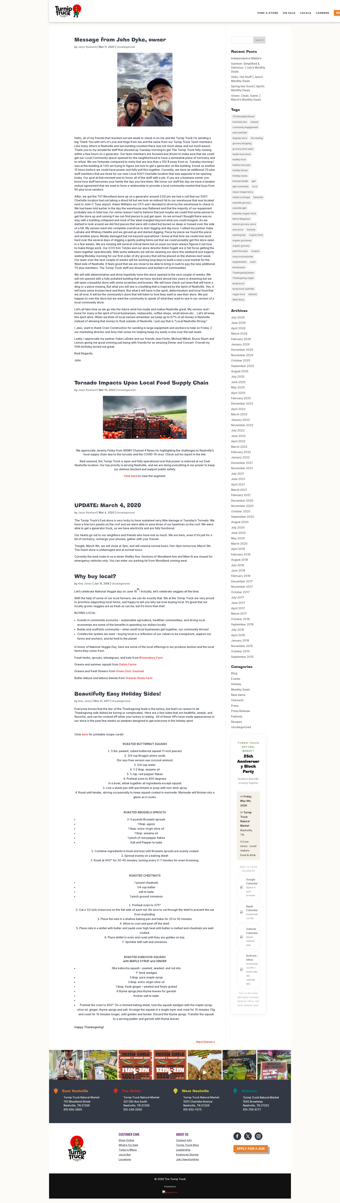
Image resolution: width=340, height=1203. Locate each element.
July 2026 (238, 317)
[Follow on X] (248, 1136)
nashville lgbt (239, 208)
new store (238, 229)
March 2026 (239, 333)
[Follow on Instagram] (258, 1136)
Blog (234, 673)
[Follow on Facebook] (237, 1136)
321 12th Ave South (135, 1101)
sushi (253, 262)
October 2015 (240, 651)
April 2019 (238, 549)
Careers (322, 13)
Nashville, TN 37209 (196, 1105)
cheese (254, 122)
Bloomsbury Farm (151, 657)
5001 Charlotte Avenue (197, 1101)
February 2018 (240, 576)
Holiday (236, 684)
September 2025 (242, 366)
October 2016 (240, 619)
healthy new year (241, 165)
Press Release (240, 711)
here (85, 734)
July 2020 (238, 527)
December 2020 (242, 500)
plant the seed (240, 251)
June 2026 (238, 322)
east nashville (240, 132)
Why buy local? (95, 576)
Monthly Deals (240, 689)
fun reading (257, 138)
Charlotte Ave (240, 122)
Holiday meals (240, 175)
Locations (125, 1159)
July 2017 (237, 597)
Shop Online (126, 1140)
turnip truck (238, 283)
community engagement (245, 127)
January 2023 (240, 420)
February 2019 (240, 554)
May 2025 (238, 387)
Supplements (239, 262)
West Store (238, 299)
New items (238, 695)
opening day (239, 235)
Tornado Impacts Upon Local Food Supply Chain (141, 383)
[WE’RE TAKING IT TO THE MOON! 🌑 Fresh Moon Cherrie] (66, 1072)
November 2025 (242, 355)
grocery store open (243, 149)
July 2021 (237, 473)
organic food (256, 235)
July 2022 (238, 430)
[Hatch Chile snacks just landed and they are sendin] (239, 1072)
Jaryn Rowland (87, 46)
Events (235, 678)
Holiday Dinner (240, 170)
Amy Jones (85, 583)
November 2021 (242, 468)
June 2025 (238, 382)
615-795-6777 (252, 1109)
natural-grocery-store (244, 224)
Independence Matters (246, 58)
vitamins (252, 294)
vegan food (239, 294)
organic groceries (242, 240)
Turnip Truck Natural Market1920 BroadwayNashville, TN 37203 (261, 1101)
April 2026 (238, 328)
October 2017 (240, 592)
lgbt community (241, 186)
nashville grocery (242, 202)
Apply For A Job (251, 1148)
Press (235, 705)
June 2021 (238, 479)
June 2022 (238, 436)
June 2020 (238, 533)
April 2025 (238, 393)
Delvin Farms (127, 664)
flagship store (240, 138)
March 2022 (239, 446)
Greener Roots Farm (139, 678)
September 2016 (242, 624)
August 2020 (240, 522)
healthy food (239, 159)
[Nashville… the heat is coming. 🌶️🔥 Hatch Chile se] (274, 1072)
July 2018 (237, 565)
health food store (242, 154)
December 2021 (242, 463)
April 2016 (238, 635)
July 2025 (238, 376)
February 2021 (240, 495)
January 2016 (240, 640)
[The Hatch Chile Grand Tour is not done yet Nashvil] (135, 1072)
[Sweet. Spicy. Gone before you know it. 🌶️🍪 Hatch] (205, 1072)
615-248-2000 (132, 1109)
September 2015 (242, 657)
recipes (255, 251)
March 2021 (239, 490)
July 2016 (237, 629)
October (251, 229)
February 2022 (241, 452)
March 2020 (239, 543)
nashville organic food (244, 213)
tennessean (239, 267)
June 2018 (238, 570)
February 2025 (241, 398)
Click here (130, 476)
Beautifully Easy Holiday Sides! (117, 694)
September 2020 (242, 516)
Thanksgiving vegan (243, 278)
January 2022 (240, 457)
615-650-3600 (73, 1109)
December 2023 (242, 403)
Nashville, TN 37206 (77, 1105)
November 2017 (242, 586)
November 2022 (242, 425)
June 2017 (238, 603)
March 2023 (239, 414)
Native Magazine (241, 219)
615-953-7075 (192, 1109)
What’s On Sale (128, 1145)
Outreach (237, 700)
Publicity (236, 716)
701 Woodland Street (243, 116)
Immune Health (240, 181)
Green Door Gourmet (130, 671)
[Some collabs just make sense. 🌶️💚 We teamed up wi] (100, 1072)
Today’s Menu (128, 1149)
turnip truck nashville (243, 288)
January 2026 (240, 344)
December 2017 (242, 581)
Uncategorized (126, 46)
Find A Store (267, 13)
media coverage (241, 197)
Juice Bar (125, 1154)
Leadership (183, 1149)
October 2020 (240, 511)
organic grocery (241, 245)
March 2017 (239, 613)
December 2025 (242, 349)
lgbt (254, 181)
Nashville (258, 197)
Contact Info (184, 1140)
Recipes (236, 722)
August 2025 (239, 371)
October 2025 (240, 360)
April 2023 (238, 409)
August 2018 (239, 559)
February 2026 (241, 339)
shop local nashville (243, 256)
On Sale (289, 13)
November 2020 (242, 506)
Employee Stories (187, 1154)
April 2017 (238, 608)
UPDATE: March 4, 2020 (107, 505)
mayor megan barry (243, 192)
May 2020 (238, 538)
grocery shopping (242, 143)
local (254, 186)
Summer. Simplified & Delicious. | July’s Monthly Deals (248, 67)
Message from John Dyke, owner (120, 40)
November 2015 (242, 646)
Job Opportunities (187, 1159)
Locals (305, 13)
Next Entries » (205, 1042)
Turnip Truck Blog (187, 1145)
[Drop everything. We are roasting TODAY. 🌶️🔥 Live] (170, 1072)
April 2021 (238, 484)
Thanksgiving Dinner (243, 272)
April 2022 (238, 441)
